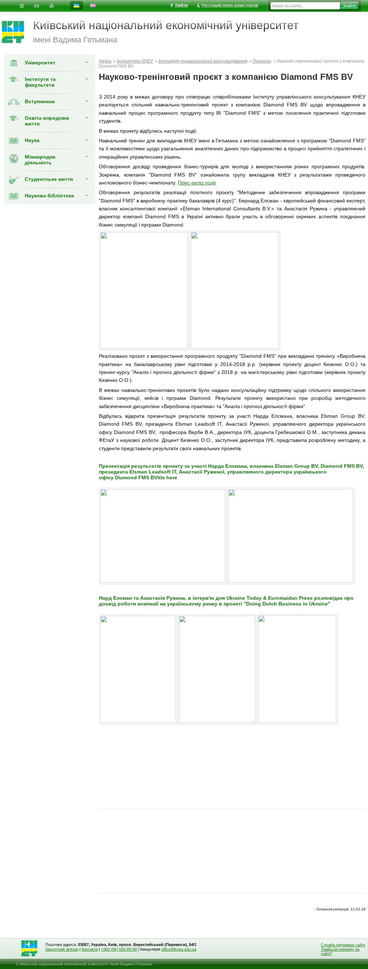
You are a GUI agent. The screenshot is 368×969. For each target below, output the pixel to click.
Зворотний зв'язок (61, 949)
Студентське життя (49, 179)
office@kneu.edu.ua (178, 949)
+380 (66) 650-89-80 (119, 949)
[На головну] (21, 6)
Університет (40, 62)
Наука (32, 140)
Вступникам (40, 101)
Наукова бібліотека (49, 195)
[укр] (76, 6)
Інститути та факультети (40, 82)
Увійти (181, 5)
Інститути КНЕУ (135, 61)
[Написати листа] (36, 6)
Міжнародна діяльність (40, 159)
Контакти (90, 949)
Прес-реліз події (197, 183)
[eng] (93, 6)
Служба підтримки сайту (343, 945)
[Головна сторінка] (17, 32)
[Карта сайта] (51, 6)
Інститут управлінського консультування (202, 61)
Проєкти (262, 61)
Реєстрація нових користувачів (229, 5)
